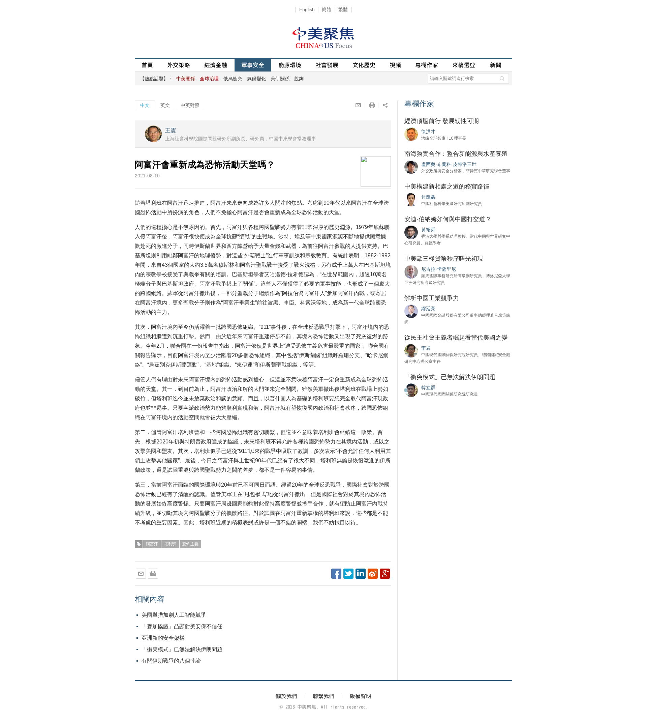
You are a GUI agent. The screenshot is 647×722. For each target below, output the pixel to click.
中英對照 (190, 105)
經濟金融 (215, 65)
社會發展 (326, 65)
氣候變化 (256, 78)
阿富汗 (152, 544)
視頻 (395, 65)
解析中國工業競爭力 (431, 298)
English (307, 9)
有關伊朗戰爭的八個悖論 (171, 661)
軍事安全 (252, 65)
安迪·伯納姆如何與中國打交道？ (447, 219)
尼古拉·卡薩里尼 (438, 269)
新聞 (495, 65)
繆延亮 (428, 308)
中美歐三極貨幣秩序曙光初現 (443, 258)
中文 (145, 105)
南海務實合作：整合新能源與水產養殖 (455, 153)
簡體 (326, 9)
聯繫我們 (323, 696)
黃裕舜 (428, 229)
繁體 (343, 9)
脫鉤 (299, 78)
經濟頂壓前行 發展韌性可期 (441, 121)
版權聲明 (360, 696)
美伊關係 (280, 78)
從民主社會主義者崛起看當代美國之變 (455, 337)
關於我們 (286, 696)
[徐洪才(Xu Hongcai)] (411, 134)
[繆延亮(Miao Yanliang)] (411, 311)
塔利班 (170, 544)
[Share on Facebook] (336, 574)
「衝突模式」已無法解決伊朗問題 (182, 649)
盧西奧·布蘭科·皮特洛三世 (448, 164)
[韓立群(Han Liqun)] (411, 390)
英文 (165, 105)
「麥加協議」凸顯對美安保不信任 (182, 626)
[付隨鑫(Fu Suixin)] (411, 199)
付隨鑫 (428, 197)
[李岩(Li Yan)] (411, 350)
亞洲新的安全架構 (163, 638)
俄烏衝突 (232, 78)
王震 (170, 130)
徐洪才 (428, 131)
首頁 (147, 65)
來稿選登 (463, 65)
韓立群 (428, 387)
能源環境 (289, 65)
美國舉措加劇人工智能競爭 (174, 615)
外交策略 (178, 65)
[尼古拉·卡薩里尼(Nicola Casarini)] (411, 271)
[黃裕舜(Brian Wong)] (411, 232)
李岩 (426, 348)
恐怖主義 (190, 544)
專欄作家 (426, 65)
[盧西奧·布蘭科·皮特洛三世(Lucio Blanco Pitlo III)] (411, 166)
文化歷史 (363, 65)
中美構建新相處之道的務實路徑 (446, 186)
